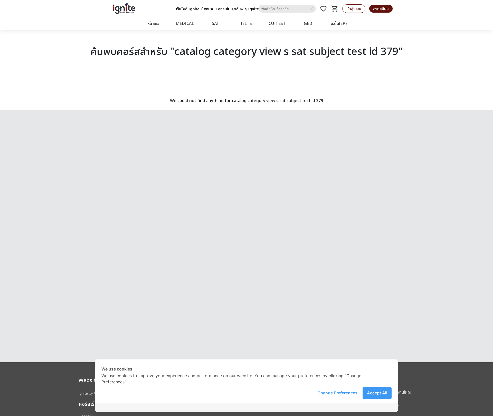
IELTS (246, 23)
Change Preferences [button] (337, 392)
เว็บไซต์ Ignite (188, 8)
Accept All (377, 392)
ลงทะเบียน (381, 8)
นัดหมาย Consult (215, 8)
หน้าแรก (153, 23)
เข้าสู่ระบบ (353, 8)
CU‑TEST (277, 23)
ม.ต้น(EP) (339, 23)
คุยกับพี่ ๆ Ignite (245, 8)
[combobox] (287, 9)
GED (308, 23)
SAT (215, 23)
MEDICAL (185, 23)
